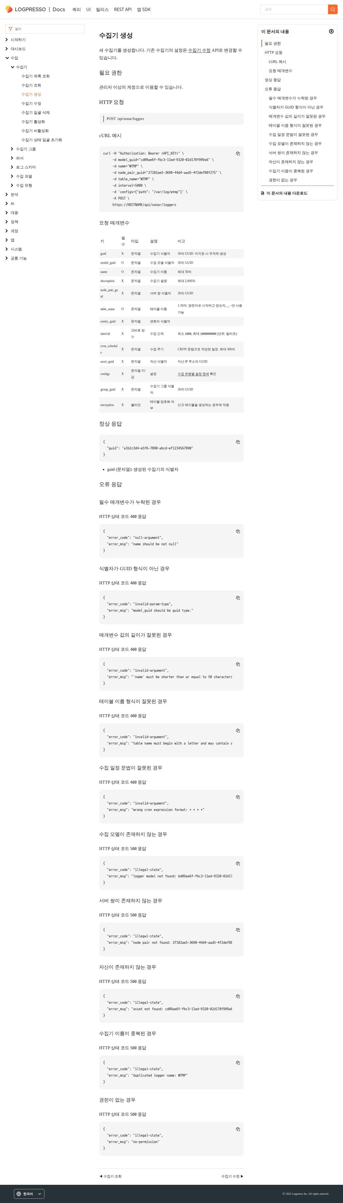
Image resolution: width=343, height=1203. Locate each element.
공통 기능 (19, 258)
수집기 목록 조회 (35, 75)
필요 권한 (273, 43)
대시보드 (18, 48)
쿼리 (76, 9)
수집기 (21, 66)
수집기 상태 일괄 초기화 (41, 139)
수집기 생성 (31, 94)
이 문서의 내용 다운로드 (287, 193)
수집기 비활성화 (35, 130)
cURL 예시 (277, 61)
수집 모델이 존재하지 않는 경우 (295, 143)
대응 (14, 212)
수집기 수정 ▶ (232, 1176)
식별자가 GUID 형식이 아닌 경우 (296, 107)
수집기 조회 (31, 85)
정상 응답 (273, 79)
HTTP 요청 (273, 52)
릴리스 (102, 9)
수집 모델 (24, 176)
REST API (123, 9)
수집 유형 (24, 185)
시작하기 (18, 39)
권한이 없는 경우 (283, 179)
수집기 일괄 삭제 (35, 112)
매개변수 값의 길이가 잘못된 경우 (297, 116)
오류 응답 (273, 88)
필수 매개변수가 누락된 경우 (293, 97)
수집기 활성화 (33, 121)
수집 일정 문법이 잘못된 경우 (293, 134)
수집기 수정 (31, 103)
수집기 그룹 (26, 148)
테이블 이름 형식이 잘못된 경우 (295, 125)
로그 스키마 (26, 167)
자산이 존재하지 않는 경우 (291, 161)
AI (12, 203)
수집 (14, 57)
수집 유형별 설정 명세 (193, 374)
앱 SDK (144, 9)
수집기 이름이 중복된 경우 (291, 170)
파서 (20, 157)
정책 (14, 221)
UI (88, 9)
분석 (14, 194)
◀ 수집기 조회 (110, 1176)
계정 (14, 230)
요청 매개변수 (280, 70)
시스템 (16, 248)
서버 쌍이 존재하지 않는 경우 (293, 152)
